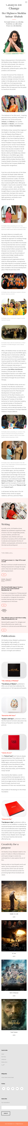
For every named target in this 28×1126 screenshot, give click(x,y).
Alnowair (4, 123)
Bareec (12, 123)
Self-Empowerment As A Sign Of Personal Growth (13, 561)
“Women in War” (21, 485)
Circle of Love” (8, 487)
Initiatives (3, 1059)
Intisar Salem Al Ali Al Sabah (7, 1077)
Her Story (3, 1056)
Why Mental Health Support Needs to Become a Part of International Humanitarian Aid (12, 588)
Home (2, 1054)
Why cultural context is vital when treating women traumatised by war (13, 618)
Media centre (4, 1062)
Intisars (4, 121)
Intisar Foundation (15, 126)
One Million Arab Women (15, 369)
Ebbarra (11, 121)
